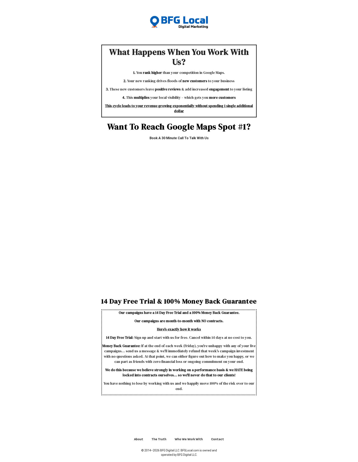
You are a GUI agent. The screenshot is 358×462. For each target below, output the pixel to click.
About (138, 439)
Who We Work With (189, 439)
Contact (217, 439)
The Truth (158, 439)
